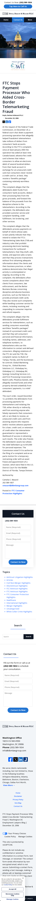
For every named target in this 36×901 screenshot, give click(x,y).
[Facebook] (10, 759)
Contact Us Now (18, 562)
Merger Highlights (14, 606)
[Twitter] (15, 759)
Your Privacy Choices (17, 833)
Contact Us (18, 20)
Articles (9, 580)
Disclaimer (18, 796)
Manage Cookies (25, 836)
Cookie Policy (10, 836)
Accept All (12, 889)
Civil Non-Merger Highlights (18, 583)
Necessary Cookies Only (12, 894)
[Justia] (25, 759)
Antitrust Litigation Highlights (19, 577)
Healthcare (11, 600)
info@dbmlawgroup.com (14, 750)
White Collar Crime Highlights (19, 611)
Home (6, 20)
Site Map (18, 803)
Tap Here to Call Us (18, 6)
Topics (6, 572)
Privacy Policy (18, 799)
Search (28, 636)
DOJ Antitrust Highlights (17, 586)
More (30, 20)
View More (8, 785)
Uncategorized (12, 609)
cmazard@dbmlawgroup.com (15, 485)
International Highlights (16, 603)
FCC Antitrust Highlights (17, 588)
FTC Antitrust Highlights (17, 591)
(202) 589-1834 (17, 747)
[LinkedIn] (20, 759)
